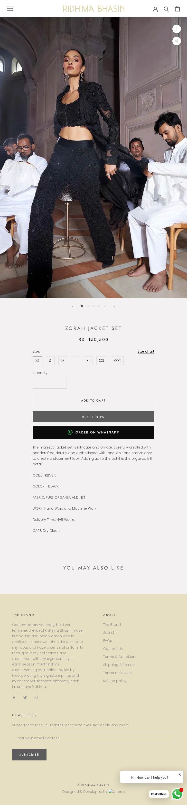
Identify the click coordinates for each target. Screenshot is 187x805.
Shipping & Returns (119, 664)
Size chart (146, 351)
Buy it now (93, 417)
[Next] (114, 306)
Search (109, 632)
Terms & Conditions (120, 656)
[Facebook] (14, 697)
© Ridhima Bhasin (93, 785)
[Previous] (72, 306)
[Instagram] (36, 697)
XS (37, 360)
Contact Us (113, 648)
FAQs (107, 640)
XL (88, 360)
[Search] (166, 8)
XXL (101, 360)
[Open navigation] (10, 9)
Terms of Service (117, 672)
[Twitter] (25, 697)
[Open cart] (177, 8)
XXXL (117, 360)
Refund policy (115, 680)
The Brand (112, 624)
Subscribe (29, 754)
